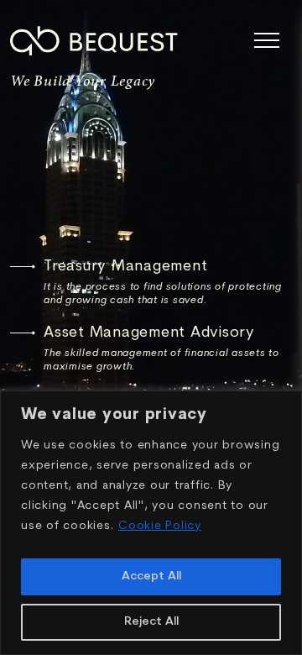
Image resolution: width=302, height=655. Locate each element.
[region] (151, 522)
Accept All (151, 576)
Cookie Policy (159, 526)
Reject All (151, 622)
